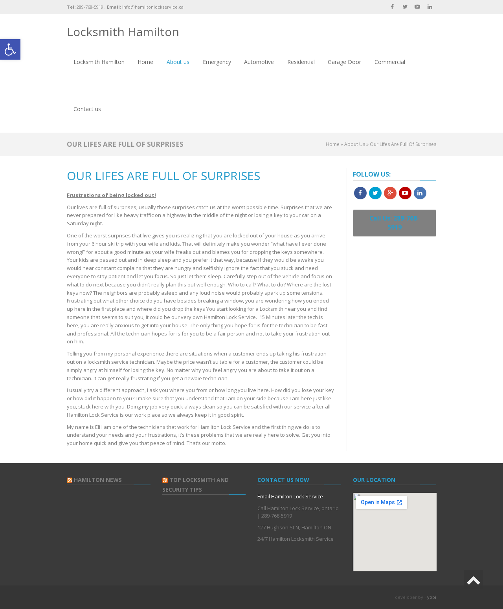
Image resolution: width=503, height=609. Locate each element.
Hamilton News (98, 479)
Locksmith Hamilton (123, 32)
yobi (431, 597)
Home (333, 144)
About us (354, 144)
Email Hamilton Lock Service (290, 496)
